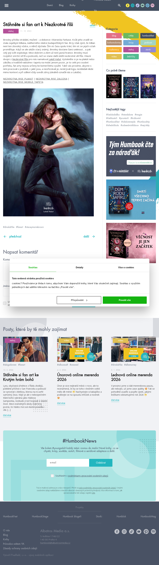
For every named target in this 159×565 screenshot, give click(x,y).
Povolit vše (125, 300)
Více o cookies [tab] (126, 267)
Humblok (121, 516)
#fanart (19, 227)
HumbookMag (148, 516)
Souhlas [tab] (32, 267)
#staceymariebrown (34, 227)
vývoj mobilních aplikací (41, 555)
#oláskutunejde (128, 122)
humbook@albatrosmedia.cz (55, 542)
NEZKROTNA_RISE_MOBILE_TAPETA (23, 81)
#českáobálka (113, 115)
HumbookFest (10, 516)
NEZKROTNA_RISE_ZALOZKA (51, 78)
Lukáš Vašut (55, 59)
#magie (138, 115)
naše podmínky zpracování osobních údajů (97, 487)
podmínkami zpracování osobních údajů (88, 475)
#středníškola (112, 125)
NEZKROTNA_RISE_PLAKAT (18, 78)
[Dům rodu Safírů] (131, 200)
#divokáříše (8, 227)
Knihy (72, 5)
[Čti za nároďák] (131, 156)
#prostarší (124, 118)
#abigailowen (9, 365)
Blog (61, 5)
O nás (6, 530)
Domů (50, 5)
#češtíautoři (111, 118)
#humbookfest (112, 122)
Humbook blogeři (72, 516)
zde (93, 493)
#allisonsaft (62, 365)
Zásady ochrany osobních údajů (20, 548)
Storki (99, 516)
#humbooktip (143, 122)
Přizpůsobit (77, 300)
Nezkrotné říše (20, 59)
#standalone (127, 115)
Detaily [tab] (79, 267)
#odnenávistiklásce (130, 125)
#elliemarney (130, 365)
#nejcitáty (145, 125)
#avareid (74, 365)
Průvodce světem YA (13, 544)
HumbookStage (40, 516)
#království (136, 118)
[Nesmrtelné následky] (131, 243)
